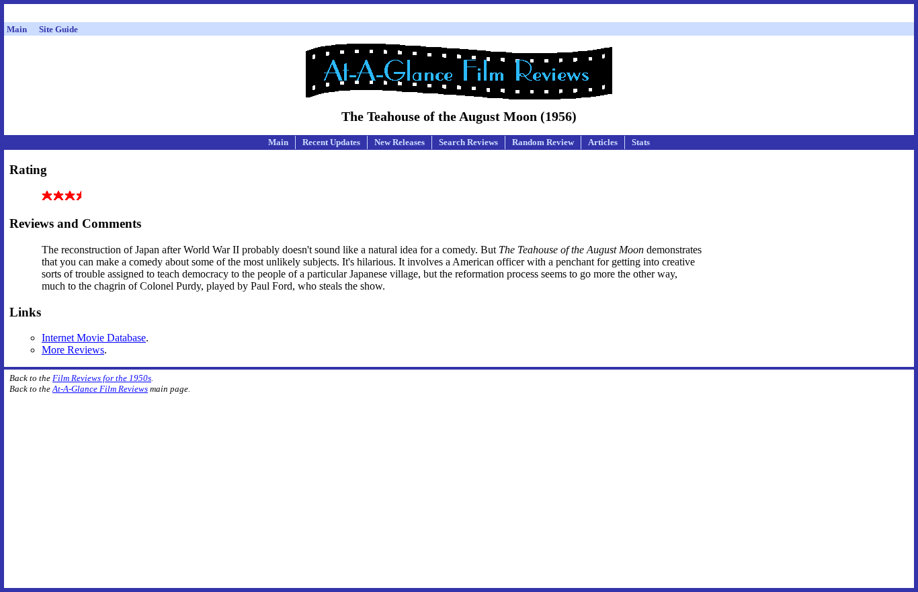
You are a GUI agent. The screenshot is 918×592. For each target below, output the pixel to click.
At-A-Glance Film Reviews (100, 389)
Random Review (543, 142)
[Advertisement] (459, 15)
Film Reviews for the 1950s (101, 378)
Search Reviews (468, 142)
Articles (603, 142)
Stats (641, 142)
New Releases (399, 142)
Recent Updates (331, 142)
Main (278, 142)
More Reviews (73, 349)
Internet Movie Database (94, 337)
